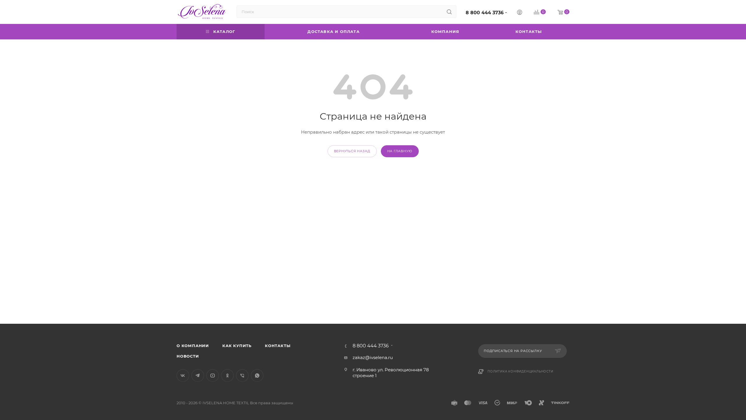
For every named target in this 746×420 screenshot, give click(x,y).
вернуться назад (352, 151)
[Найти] (449, 12)
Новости (188, 356)
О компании (193, 345)
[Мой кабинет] (519, 13)
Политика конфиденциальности (520, 371)
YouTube (212, 375)
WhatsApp (257, 375)
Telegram (197, 375)
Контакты (277, 345)
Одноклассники (227, 375)
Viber (242, 375)
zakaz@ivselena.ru (373, 357)
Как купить (236, 345)
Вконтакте (183, 375)
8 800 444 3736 (485, 12)
